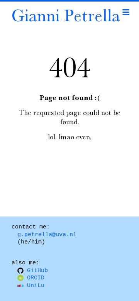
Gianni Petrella (66, 15)
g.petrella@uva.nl (46, 235)
